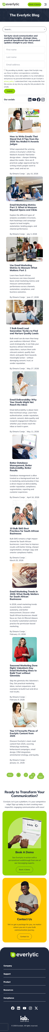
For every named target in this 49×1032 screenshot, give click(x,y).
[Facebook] (12, 1008)
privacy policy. (9, 81)
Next (40, 777)
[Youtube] (24, 1008)
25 (32, 776)
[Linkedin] (18, 1008)
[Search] (44, 29)
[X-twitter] (36, 1008)
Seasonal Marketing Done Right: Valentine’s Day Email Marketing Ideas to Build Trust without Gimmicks (23, 670)
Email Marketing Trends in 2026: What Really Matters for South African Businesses (24, 595)
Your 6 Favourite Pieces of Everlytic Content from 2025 (24, 733)
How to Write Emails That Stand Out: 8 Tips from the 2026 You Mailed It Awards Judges (24, 140)
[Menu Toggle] (45, 4)
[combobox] (24, 29)
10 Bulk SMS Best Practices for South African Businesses (24, 531)
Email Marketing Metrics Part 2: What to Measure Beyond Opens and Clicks (23, 207)
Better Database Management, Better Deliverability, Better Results (21, 466)
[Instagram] (30, 1008)
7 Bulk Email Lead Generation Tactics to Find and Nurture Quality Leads (24, 331)
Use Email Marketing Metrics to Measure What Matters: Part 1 (23, 268)
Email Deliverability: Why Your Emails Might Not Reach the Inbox (23, 402)
